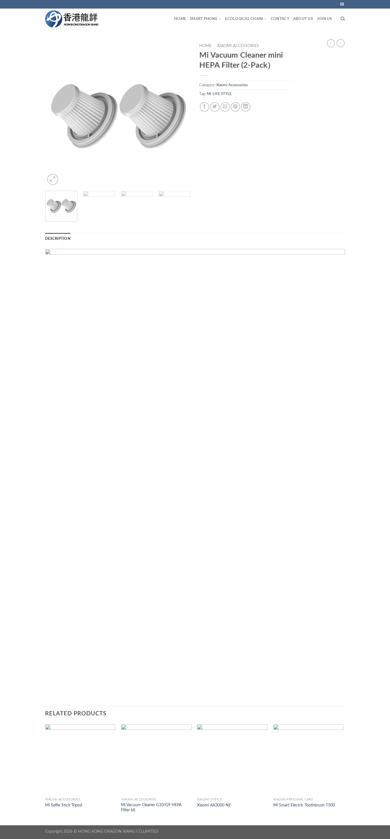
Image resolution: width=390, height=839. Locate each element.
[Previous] (55, 113)
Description (58, 238)
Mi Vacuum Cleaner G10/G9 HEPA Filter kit (151, 807)
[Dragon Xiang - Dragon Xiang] (79, 19)
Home (205, 46)
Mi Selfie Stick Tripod (63, 805)
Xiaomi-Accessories (238, 46)
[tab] (58, 238)
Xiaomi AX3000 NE (214, 805)
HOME (180, 19)
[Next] (181, 113)
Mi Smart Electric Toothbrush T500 (304, 805)
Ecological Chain (244, 19)
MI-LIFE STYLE (219, 94)
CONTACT (280, 19)
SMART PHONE (203, 19)
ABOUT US (303, 19)
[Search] (343, 18)
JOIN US (324, 19)
